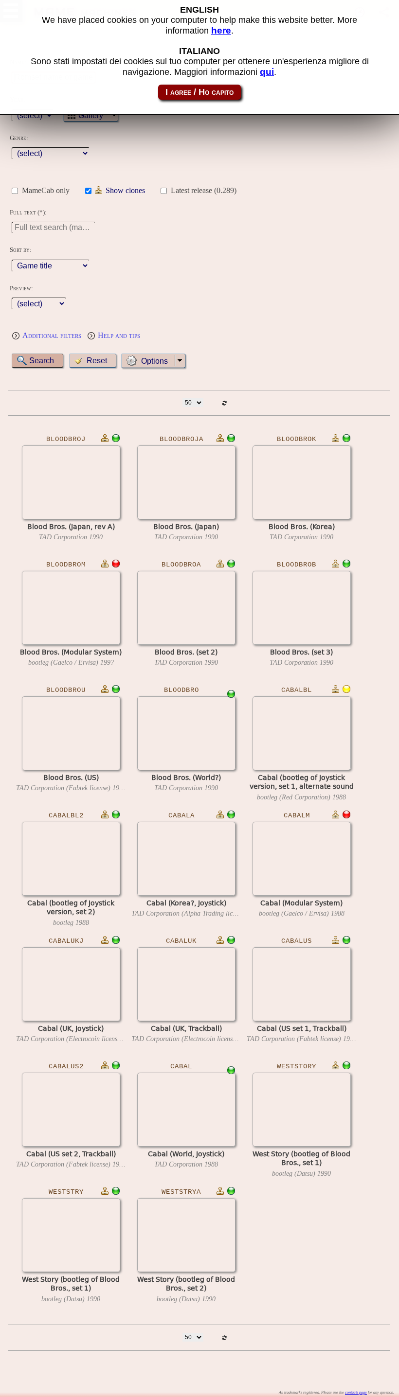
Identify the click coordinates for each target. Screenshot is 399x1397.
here (221, 30)
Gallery (90, 115)
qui (267, 72)
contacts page (356, 1392)
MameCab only (46, 190)
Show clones (125, 190)
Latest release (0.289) (203, 190)
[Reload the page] (224, 403)
